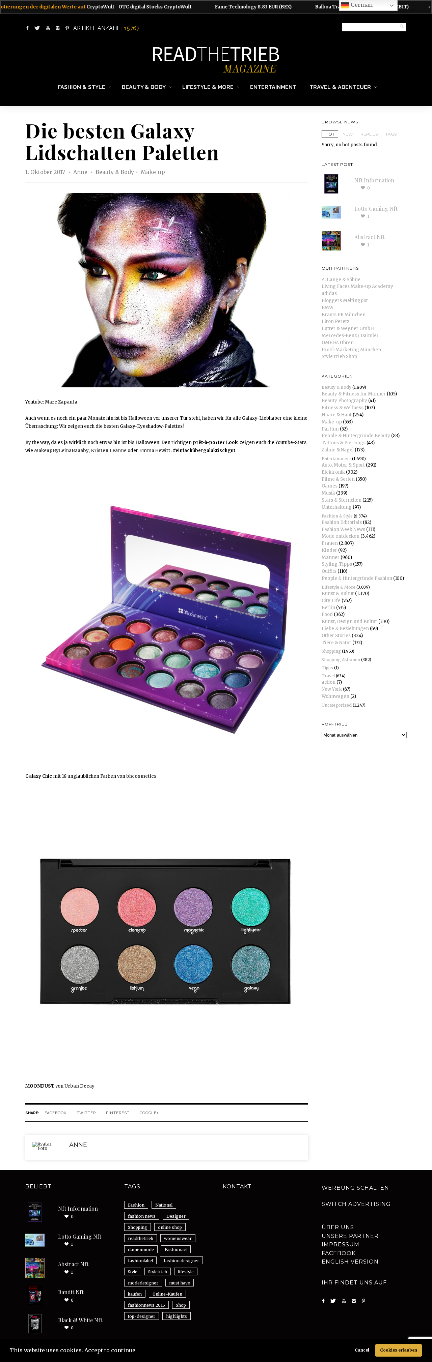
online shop (170, 1227)
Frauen (330, 543)
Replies (369, 134)
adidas (329, 293)
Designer (176, 1216)
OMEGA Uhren (338, 343)
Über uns (338, 1227)
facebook (55, 1113)
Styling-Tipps (337, 564)
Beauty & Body (144, 87)
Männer (331, 557)
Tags (391, 134)
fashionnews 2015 (146, 1305)
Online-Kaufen (167, 1294)
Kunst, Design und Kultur (349, 621)
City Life (331, 600)
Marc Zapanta (61, 402)
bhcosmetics (141, 776)
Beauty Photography (344, 401)
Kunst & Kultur (338, 593)
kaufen (135, 1294)
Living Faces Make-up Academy (357, 286)
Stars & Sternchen (341, 500)
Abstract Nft (369, 236)
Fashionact (176, 1249)
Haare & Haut (337, 415)
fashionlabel (140, 1260)
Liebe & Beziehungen (345, 628)
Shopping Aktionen (341, 659)
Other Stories (336, 636)
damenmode (141, 1249)
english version (350, 1262)
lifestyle (186, 1271)
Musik (328, 493)
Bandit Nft (71, 1292)
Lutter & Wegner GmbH (348, 328)
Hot (329, 134)
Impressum (340, 1244)
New (348, 134)
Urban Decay (79, 1086)
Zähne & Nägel (338, 450)
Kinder (329, 550)
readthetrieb (140, 1238)
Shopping (331, 651)
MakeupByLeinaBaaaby (61, 450)
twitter (86, 1113)
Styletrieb (157, 1271)
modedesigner (143, 1282)
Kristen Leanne (109, 450)
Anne (81, 172)
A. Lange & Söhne (341, 280)
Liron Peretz (335, 321)
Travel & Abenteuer (340, 87)
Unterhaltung (337, 507)
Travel (328, 675)
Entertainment (273, 87)
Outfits (329, 571)
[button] (139, 1351)
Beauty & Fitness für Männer (354, 394)
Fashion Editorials (342, 522)
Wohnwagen (335, 696)
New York (332, 689)
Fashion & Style (81, 87)
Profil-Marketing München (351, 350)
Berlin (328, 608)
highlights (176, 1316)
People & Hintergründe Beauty (356, 436)
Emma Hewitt (154, 450)
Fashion (136, 1205)
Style (132, 1271)
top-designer (141, 1316)
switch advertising (356, 1204)
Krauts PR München (344, 315)
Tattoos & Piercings (344, 443)
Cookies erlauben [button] (398, 1350)
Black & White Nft (80, 1320)
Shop (181, 1305)
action (328, 682)
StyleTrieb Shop (339, 356)
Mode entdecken (340, 536)
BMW (327, 307)
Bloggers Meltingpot (345, 300)
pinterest (118, 1113)
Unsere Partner (350, 1236)
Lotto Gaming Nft (376, 208)
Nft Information (374, 180)
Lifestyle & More (208, 87)
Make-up (153, 172)
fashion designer (181, 1260)
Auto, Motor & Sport (343, 465)
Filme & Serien (338, 479)
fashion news (142, 1216)
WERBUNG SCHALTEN (355, 1188)
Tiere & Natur (336, 643)
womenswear (178, 1238)
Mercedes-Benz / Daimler (350, 335)
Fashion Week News (343, 529)
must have (179, 1282)
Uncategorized (337, 705)
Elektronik (333, 472)
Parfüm (330, 429)
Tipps (327, 667)
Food (327, 614)
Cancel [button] (362, 1350)
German (361, 4)
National (163, 1205)
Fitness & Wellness (342, 408)
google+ (149, 1113)
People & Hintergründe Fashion (357, 578)
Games (330, 486)
